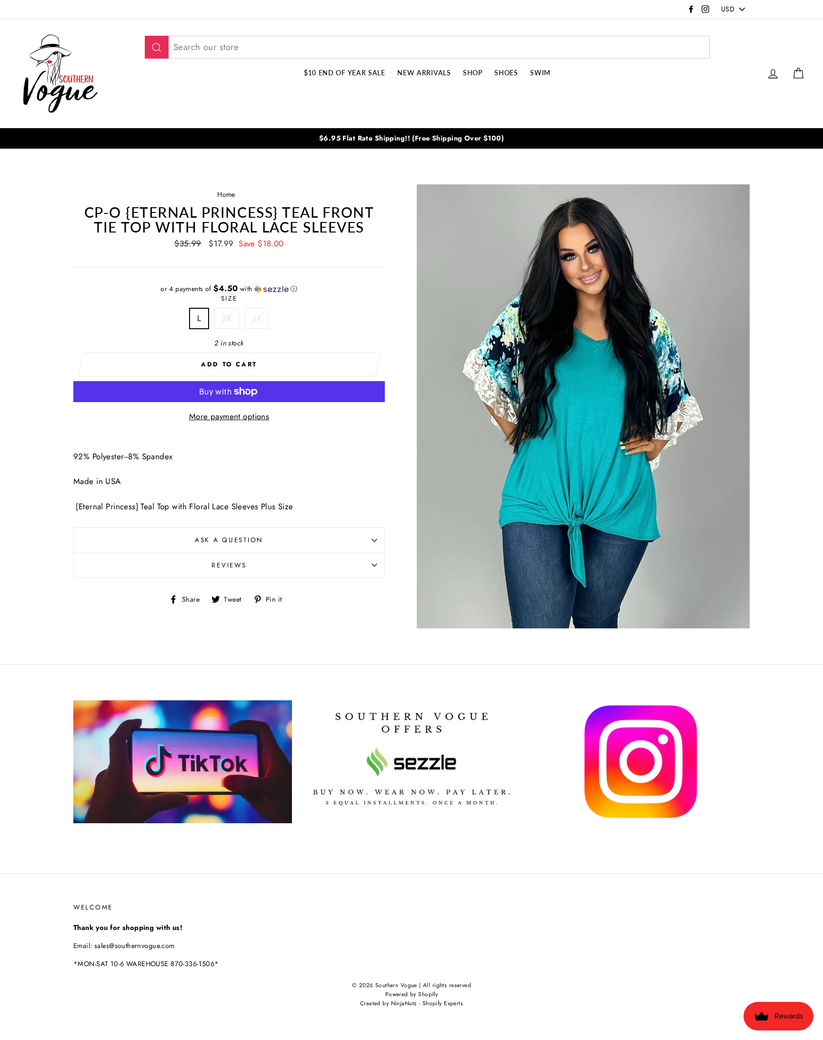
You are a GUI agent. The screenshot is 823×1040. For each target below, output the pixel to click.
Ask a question (229, 540)
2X (226, 318)
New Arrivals (424, 73)
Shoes (506, 73)
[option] (411, 138)
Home (226, 194)
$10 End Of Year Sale (344, 73)
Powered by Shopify (411, 994)
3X (256, 318)
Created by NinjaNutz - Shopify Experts (411, 1003)
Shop (472, 73)
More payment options (229, 416)
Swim (540, 73)
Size (229, 298)
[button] (229, 288)
